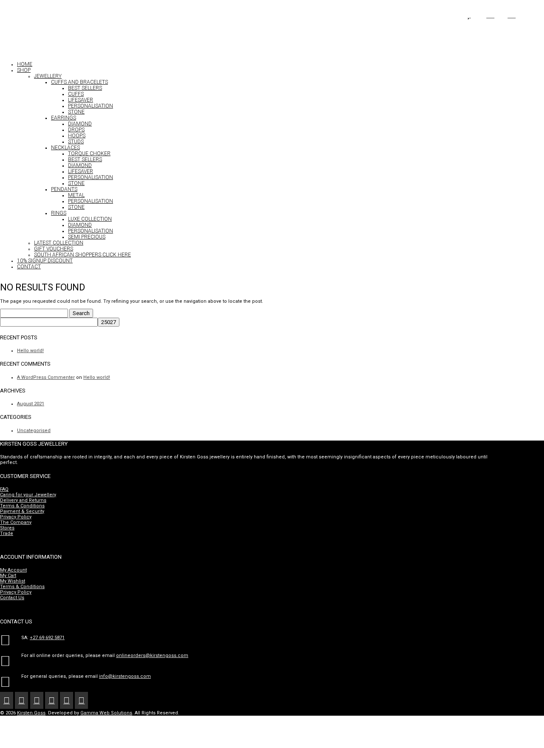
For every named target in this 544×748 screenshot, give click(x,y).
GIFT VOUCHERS (53, 249)
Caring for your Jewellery (28, 495)
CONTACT (29, 267)
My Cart (8, 575)
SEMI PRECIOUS (86, 237)
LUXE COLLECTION (90, 219)
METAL (76, 195)
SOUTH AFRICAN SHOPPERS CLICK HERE (82, 255)
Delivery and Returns (23, 500)
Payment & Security (22, 511)
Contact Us (12, 597)
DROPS (76, 130)
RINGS (58, 213)
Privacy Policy (15, 517)
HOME (24, 64)
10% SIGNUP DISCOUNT (45, 261)
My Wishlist (12, 581)
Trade (6, 533)
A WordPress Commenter (46, 377)
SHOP (24, 70)
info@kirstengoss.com (125, 676)
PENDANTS (64, 189)
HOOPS (76, 136)
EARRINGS (63, 118)
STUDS (76, 142)
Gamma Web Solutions (106, 713)
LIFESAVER (80, 100)
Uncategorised (34, 430)
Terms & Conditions (22, 506)
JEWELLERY (48, 76)
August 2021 (30, 404)
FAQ (4, 489)
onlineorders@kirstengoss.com (152, 655)
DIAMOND (80, 124)
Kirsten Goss (31, 713)
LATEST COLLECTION (58, 243)
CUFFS (76, 94)
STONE (76, 112)
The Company (15, 522)
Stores (7, 528)
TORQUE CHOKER (89, 153)
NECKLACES (65, 148)
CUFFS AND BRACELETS (79, 82)
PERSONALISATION (90, 106)
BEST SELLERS (85, 88)
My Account (13, 570)
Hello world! (30, 350)
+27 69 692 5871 (47, 637)
